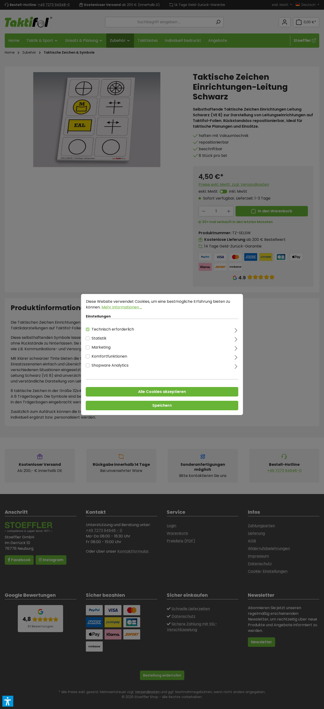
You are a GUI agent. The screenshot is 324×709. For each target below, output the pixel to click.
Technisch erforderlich (113, 329)
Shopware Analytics (110, 365)
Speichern (162, 405)
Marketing (101, 347)
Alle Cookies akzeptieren (162, 391)
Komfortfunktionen (109, 356)
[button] (7, 701)
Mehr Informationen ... (122, 307)
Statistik (99, 338)
